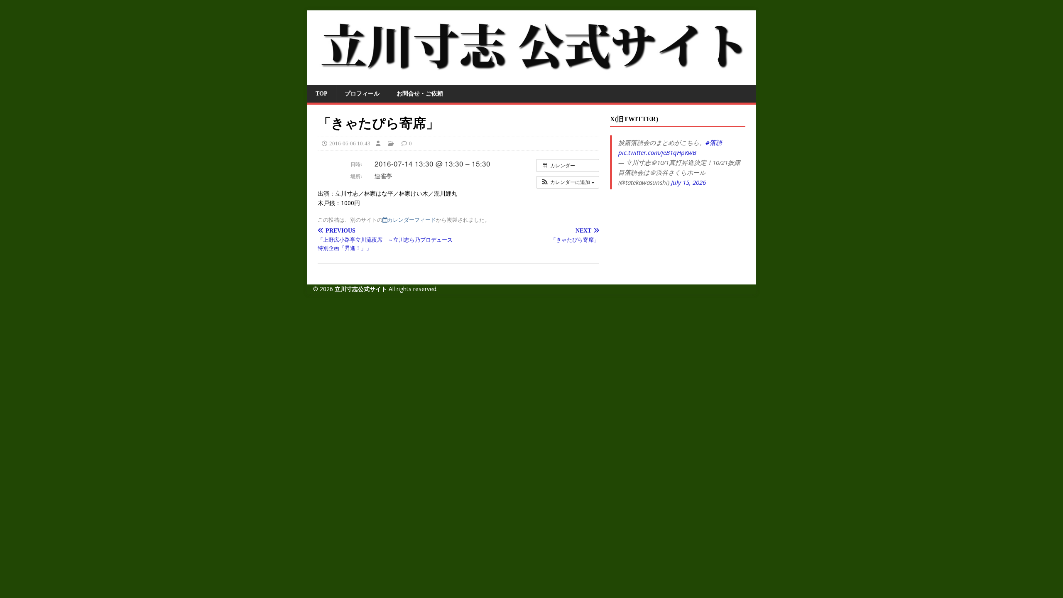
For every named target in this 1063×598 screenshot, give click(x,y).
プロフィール (362, 94)
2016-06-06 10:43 (349, 143)
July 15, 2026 (688, 182)
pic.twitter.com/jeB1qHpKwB (657, 152)
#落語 (713, 142)
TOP (322, 94)
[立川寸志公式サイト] (531, 80)
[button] (567, 182)
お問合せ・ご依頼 (420, 94)
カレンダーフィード (411, 219)
